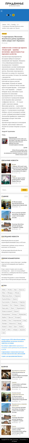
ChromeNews (23, 439)
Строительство (15, 405)
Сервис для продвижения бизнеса (11, 356)
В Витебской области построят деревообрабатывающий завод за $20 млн (20, 375)
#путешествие (22, 314)
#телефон (4, 323)
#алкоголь (21, 290)
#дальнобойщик (6, 299)
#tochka (10, 290)
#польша (14, 314)
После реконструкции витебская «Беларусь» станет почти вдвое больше (19, 215)
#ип (11, 305)
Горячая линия (15, 394)
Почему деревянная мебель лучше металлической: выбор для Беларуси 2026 (19, 430)
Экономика (22, 370)
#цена (10, 326)
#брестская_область (7, 296)
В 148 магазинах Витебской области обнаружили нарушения (19, 203)
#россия (11, 317)
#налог (12, 308)
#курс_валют (5, 308)
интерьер (15, 330)
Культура (4, 33)
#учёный (4, 326)
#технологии (12, 323)
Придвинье (14, 3)
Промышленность (16, 370)
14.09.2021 (5, 43)
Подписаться (13, 15)
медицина (22, 330)
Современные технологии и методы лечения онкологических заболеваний (13, 353)
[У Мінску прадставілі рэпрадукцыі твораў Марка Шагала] (6, 179)
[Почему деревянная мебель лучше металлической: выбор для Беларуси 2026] (6, 430)
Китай (3, 330)
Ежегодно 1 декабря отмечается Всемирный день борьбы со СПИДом (13, 264)
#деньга (15, 299)
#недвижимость (21, 308)
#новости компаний (7, 311)
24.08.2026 (15, 379)
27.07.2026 (15, 173)
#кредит (22, 305)
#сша (24, 320)
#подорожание (6, 314)
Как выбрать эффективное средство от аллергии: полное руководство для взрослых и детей (14, 347)
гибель (9, 330)
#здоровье (5, 305)
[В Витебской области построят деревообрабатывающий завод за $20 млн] (6, 374)
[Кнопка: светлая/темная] (7, 15)
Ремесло (14, 426)
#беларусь (10, 293)
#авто (15, 290)
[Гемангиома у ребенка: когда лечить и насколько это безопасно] (6, 386)
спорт (3, 333)
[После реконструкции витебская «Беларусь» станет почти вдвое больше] (6, 215)
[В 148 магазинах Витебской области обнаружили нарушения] (6, 204)
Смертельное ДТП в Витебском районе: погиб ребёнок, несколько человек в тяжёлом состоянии (13, 341)
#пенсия (16, 311)
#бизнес (17, 293)
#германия (17, 296)
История (14, 415)
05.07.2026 (15, 183)
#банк (3, 293)
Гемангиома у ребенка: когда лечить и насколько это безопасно (19, 385)
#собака (4, 320)
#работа (4, 317)
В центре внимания (16, 393)
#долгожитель (6, 302)
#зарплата (22, 302)
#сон (10, 320)
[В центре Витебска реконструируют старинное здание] (6, 226)
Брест (15, 326)
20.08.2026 (15, 207)
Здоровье (14, 382)
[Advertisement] (21, 15)
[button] (1, 11)
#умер (19, 323)
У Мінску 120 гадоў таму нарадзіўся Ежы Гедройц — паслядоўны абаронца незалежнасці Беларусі (20, 168)
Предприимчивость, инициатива (19, 404)
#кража (16, 305)
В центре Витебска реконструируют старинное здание (18, 225)
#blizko (4, 290)
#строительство (17, 320)
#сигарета (17, 317)
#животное (14, 302)
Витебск (21, 326)
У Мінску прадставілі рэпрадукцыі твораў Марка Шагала (18, 179)
